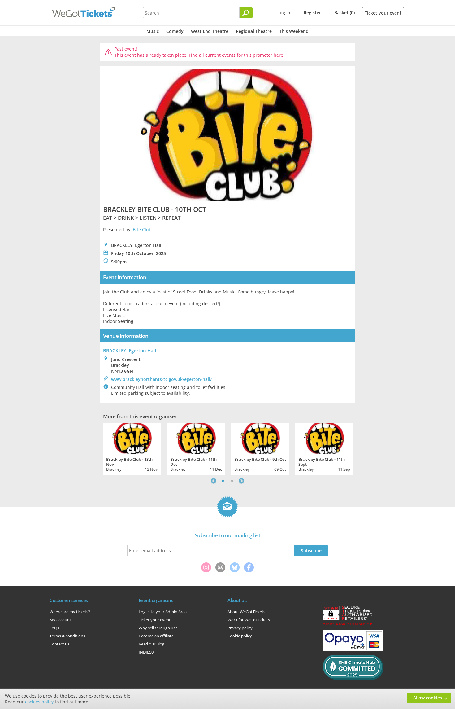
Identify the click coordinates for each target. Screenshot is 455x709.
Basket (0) (344, 12)
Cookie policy (240, 636)
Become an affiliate (156, 636)
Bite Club (142, 229)
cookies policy (39, 702)
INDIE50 (146, 652)
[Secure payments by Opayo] (353, 650)
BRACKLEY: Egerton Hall (129, 350)
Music (152, 31)
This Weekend (294, 31)
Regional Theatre (254, 31)
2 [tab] (232, 481)
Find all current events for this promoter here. (236, 55)
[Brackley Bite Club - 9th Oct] (260, 437)
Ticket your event (383, 13)
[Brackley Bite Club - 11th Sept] (324, 437)
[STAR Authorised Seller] (347, 625)
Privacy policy (240, 628)
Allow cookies (427, 698)
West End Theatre (209, 31)
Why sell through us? (158, 628)
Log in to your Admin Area (163, 611)
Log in (283, 12)
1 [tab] (223, 481)
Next (241, 481)
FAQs (54, 628)
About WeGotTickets (246, 611)
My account (60, 620)
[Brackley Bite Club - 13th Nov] (132, 437)
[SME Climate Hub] (353, 678)
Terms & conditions (67, 636)
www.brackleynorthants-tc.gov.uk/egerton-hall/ (161, 379)
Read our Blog (151, 644)
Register (312, 12)
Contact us (59, 644)
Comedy (175, 31)
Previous (213, 481)
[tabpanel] (132, 448)
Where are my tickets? (70, 611)
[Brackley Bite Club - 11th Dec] (196, 437)
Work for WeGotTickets (249, 620)
